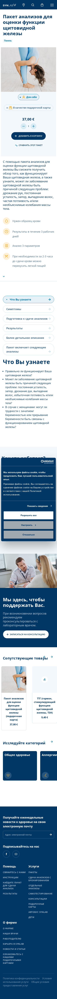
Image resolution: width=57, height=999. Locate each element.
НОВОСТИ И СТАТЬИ (14, 949)
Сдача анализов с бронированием (39, 879)
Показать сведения (37, 506)
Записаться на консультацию (27, 634)
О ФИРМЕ (8, 928)
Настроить (26, 525)
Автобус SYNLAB (38, 912)
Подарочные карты (36, 905)
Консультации (37, 898)
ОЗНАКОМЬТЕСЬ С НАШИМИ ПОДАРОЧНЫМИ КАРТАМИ (13, 958)
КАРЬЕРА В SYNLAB (13, 943)
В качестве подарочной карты (28, 107)
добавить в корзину (30, 135)
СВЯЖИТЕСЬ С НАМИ (14, 872)
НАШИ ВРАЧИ (10, 933)
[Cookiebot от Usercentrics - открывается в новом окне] (41, 462)
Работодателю (12, 938)
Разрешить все (29, 515)
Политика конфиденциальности (21, 978)
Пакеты (32, 872)
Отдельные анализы (35, 887)
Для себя (28, 97)
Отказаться (29, 534)
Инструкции (10, 877)
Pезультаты (10, 893)
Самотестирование (40, 893)
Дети (31, 917)
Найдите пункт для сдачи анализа (12, 885)
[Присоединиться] (51, 835)
